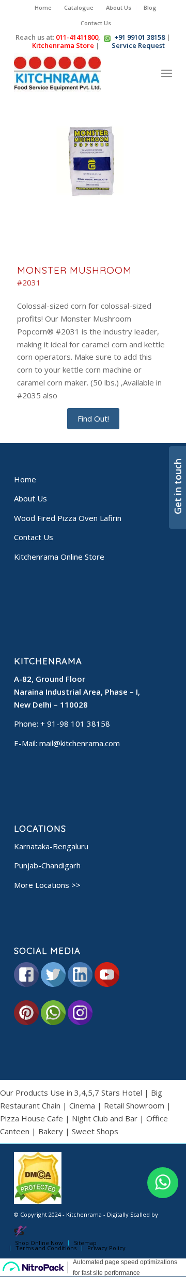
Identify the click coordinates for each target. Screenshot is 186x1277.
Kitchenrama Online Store (59, 556)
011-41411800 (77, 37)
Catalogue (79, 7)
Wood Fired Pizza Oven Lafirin (67, 518)
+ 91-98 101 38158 (75, 723)
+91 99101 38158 (139, 37)
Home (43, 7)
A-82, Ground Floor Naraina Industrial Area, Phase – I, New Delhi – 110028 (77, 692)
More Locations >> (47, 885)
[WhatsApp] (162, 1182)
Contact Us (96, 23)
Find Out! (93, 418)
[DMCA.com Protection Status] (37, 1201)
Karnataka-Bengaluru (51, 846)
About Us (118, 7)
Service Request (135, 45)
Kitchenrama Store (60, 45)
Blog (150, 7)
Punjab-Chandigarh (47, 865)
